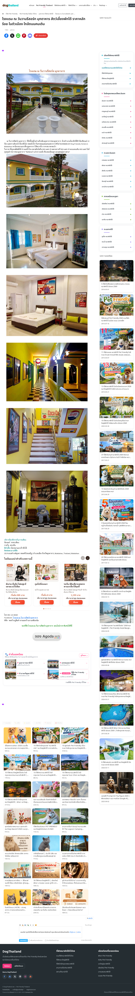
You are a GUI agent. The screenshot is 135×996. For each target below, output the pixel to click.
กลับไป (90, 918)
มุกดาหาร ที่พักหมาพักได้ (46, 14)
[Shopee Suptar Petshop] (30, 976)
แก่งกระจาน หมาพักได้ (109, 122)
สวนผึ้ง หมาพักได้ (107, 127)
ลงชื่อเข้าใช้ (123, 5)
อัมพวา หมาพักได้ (107, 101)
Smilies (36, 925)
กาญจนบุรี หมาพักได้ (108, 111)
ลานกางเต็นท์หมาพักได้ (109, 84)
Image (25, 925)
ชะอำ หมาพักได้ (106, 132)
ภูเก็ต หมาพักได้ (107, 236)
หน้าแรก (31, 5)
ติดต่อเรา (7, 966)
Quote (31, 925)
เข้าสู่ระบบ (72, 932)
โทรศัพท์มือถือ (6, 990)
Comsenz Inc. (29, 992)
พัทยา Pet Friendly (105, 956)
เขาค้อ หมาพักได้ (107, 219)
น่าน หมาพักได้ (106, 214)
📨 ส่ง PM (37, 723)
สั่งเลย (17, 602)
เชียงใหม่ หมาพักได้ (108, 203)
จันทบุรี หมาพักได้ (107, 181)
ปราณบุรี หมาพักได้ (108, 143)
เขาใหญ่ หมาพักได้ (107, 116)
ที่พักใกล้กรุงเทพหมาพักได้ (65, 964)
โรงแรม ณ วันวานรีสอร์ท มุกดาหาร (25, 618)
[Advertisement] (48, 53)
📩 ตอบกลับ (7, 723)
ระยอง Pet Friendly (105, 976)
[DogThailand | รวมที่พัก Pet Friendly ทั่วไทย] (10, 4)
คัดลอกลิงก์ (42, 35)
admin (12, 30)
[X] (12, 36)
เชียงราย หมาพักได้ (108, 209)
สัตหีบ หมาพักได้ (107, 171)
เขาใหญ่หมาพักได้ (104, 964)
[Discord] (30, 36)
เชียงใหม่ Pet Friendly (106, 967)
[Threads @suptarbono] (20, 976)
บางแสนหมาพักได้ (104, 972)
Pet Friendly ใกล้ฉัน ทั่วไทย (28, 14)
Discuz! (12, 992)
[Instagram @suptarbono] (25, 976)
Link (28, 925)
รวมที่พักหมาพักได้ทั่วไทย (64, 956)
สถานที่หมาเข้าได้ (62, 972)
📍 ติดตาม (47, 723)
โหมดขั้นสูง (88, 925)
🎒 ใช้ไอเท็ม (58, 723)
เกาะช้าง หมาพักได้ (107, 187)
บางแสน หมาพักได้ (108, 160)
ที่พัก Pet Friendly (12, 14)
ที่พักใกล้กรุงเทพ (107, 73)
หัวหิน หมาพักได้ (107, 138)
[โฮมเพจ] (3, 13)
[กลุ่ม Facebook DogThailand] (10, 976)
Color (23, 925)
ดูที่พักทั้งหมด (19, 966)
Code (33, 925)
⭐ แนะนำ (27, 723)
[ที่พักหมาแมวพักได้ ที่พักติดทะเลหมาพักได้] (132, 17)
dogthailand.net (31, 990)
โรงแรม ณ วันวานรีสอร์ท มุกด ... (65, 14)
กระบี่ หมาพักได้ (107, 242)
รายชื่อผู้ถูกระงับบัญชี (18, 990)
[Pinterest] (24, 36)
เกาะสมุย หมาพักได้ (108, 247)
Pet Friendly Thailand (44, 5)
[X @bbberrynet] (15, 976)
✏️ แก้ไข (17, 723)
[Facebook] (6, 36)
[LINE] (18, 36)
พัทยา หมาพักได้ (107, 165)
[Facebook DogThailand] (5, 976)
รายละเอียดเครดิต (86, 940)
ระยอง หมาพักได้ (107, 176)
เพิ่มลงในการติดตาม (36, 940)
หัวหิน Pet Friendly (105, 960)
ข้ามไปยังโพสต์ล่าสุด (53, 940)
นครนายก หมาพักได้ (108, 106)
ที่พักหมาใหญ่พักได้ (108, 78)
